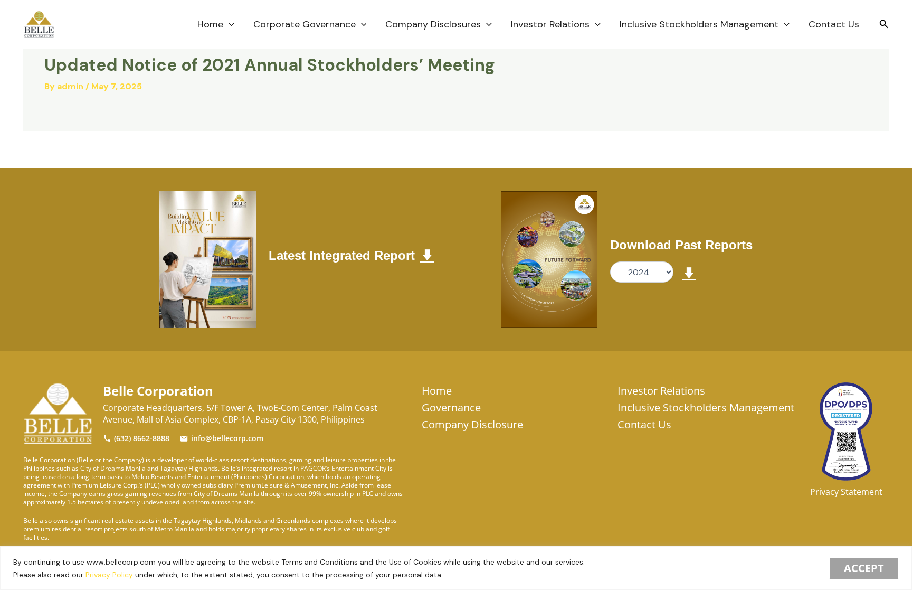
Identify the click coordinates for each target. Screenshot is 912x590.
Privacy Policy (109, 574)
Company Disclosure (472, 424)
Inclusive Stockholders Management (699, 24)
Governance (451, 407)
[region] (456, 568)
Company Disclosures (433, 24)
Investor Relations (550, 24)
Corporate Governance (304, 24)
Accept (864, 568)
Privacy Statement (846, 492)
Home (210, 24)
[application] (228, 24)
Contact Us (834, 24)
